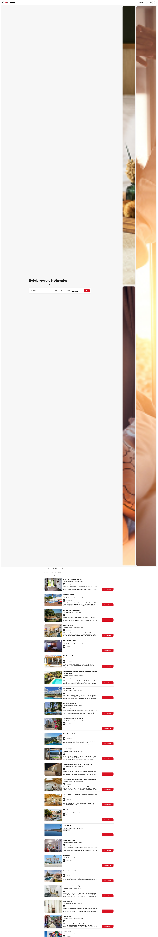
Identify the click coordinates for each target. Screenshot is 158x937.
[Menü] (3, 2)
